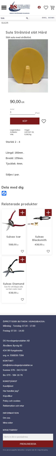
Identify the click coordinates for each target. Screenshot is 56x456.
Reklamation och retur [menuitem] (13, 405)
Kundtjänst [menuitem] (8, 386)
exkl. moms (48, 18)
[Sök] (27, 18)
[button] (3, 7)
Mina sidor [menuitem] (8, 422)
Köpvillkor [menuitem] (7, 396)
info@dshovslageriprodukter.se (18, 365)
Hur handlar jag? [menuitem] (11, 391)
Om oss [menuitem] (6, 418)
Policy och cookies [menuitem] (11, 401)
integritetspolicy (42, 450)
